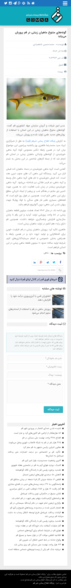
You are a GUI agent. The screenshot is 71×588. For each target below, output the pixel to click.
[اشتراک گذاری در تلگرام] (47, 262)
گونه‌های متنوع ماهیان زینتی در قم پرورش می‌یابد (40, 34)
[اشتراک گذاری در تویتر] (54, 262)
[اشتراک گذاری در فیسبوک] (60, 262)
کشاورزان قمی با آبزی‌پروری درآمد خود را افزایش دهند (31, 298)
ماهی (46, 253)
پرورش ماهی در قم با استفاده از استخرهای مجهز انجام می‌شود (30, 311)
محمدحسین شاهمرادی (43, 44)
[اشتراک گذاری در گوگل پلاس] (41, 262)
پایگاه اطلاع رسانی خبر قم (43, 583)
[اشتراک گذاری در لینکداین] (35, 262)
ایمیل (61, 65)
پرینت (60, 71)
